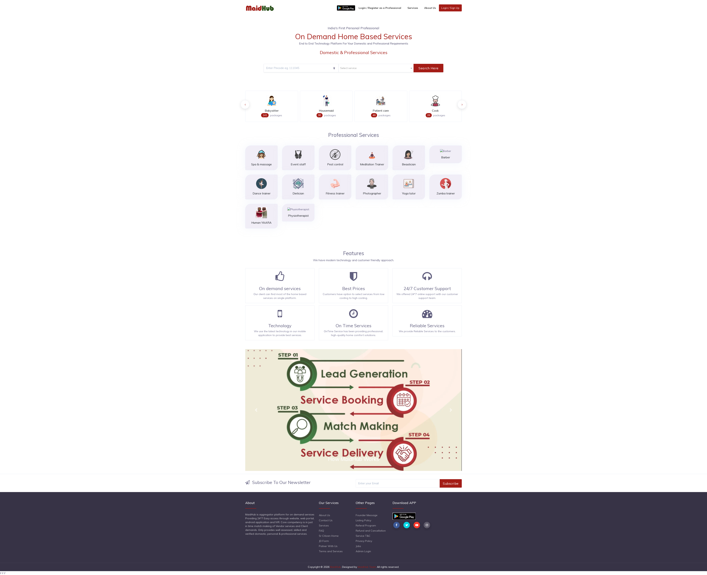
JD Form (324, 541)
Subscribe (451, 483)
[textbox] (376, 68)
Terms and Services (331, 551)
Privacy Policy (364, 541)
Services (412, 8)
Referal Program (366, 525)
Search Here (428, 68)
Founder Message (366, 515)
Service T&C (363, 535)
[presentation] (245, 104)
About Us (430, 8)
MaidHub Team (367, 567)
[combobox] (376, 68)
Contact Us (326, 520)
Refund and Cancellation (371, 530)
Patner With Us (328, 546)
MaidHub (335, 567)
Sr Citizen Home (329, 535)
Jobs (358, 546)
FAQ (321, 530)
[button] (256, 410)
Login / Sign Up (450, 7)
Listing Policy (363, 520)
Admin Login (363, 551)
